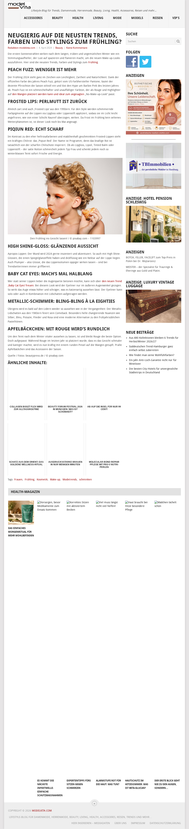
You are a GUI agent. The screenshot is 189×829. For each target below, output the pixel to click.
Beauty (57, 18)
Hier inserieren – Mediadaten (90, 823)
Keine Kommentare (76, 47)
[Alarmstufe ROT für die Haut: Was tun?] (109, 639)
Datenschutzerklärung (165, 823)
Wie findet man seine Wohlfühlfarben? (151, 355)
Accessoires (33, 18)
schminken (85, 479)
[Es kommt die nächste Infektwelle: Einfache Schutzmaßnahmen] (50, 639)
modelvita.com (42, 810)
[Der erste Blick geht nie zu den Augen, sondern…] (167, 639)
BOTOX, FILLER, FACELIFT (140, 257)
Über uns (120, 823)
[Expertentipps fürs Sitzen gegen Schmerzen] (79, 639)
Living (98, 18)
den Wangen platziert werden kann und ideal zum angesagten (48, 94)
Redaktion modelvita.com (21, 47)
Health (77, 18)
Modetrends (70, 479)
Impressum (138, 823)
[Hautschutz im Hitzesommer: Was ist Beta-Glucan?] (138, 639)
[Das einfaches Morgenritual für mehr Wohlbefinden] (21, 513)
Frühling (93, 62)
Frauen (18, 479)
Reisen (158, 18)
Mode (117, 18)
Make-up (55, 479)
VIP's (175, 18)
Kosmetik (42, 479)
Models (137, 18)
